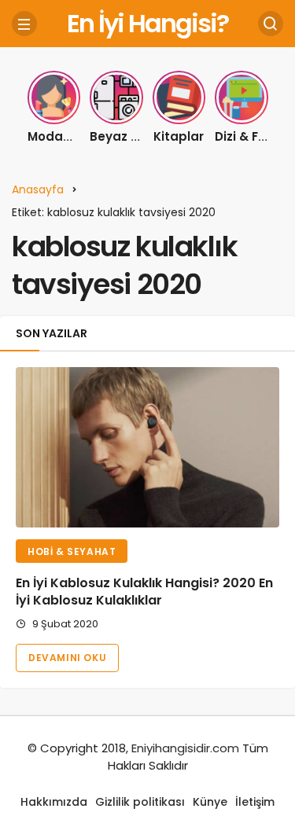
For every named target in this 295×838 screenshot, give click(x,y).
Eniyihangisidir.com (185, 748)
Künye (210, 802)
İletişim (255, 802)
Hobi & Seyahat (72, 551)
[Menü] (24, 23)
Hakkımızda (53, 802)
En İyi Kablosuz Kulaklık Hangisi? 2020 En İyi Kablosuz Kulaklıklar (144, 591)
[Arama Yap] (270, 23)
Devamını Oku (67, 657)
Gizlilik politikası (140, 802)
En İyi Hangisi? (147, 23)
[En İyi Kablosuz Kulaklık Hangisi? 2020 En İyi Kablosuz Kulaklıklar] (147, 447)
